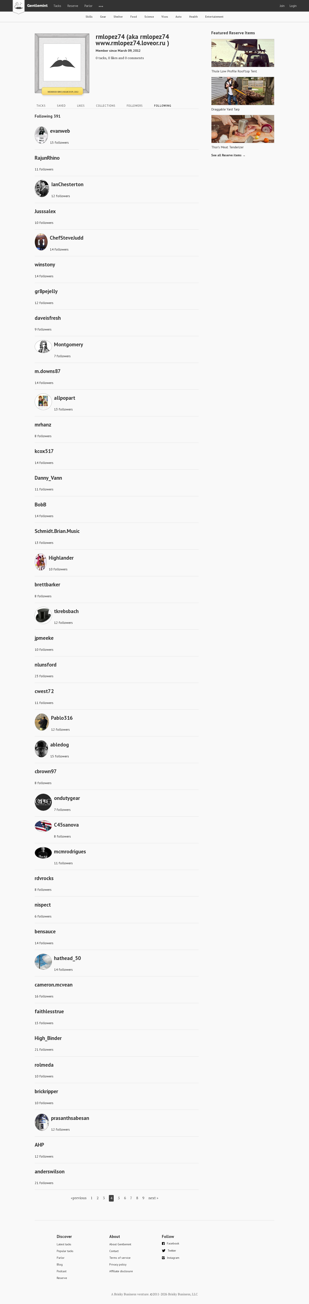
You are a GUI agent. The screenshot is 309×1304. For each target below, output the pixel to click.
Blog (60, 1264)
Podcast (61, 1271)
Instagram (173, 1257)
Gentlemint (31, 7)
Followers (135, 106)
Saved (61, 106)
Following (162, 106)
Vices (164, 17)
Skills (89, 17)
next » (153, 1197)
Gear (103, 17)
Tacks (57, 6)
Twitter (172, 1250)
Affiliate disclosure (121, 1271)
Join (282, 6)
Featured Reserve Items (233, 33)
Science (149, 17)
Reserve (72, 6)
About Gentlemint (120, 1244)
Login (293, 6)
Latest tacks (64, 1244)
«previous (78, 1197)
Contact (114, 1251)
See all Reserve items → (228, 155)
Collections (105, 106)
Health (193, 17)
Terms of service (120, 1258)
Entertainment (214, 17)
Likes (81, 106)
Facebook (173, 1243)
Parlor (88, 6)
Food (133, 17)
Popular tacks (65, 1251)
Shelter (118, 17)
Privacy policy (118, 1264)
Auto (179, 17)
